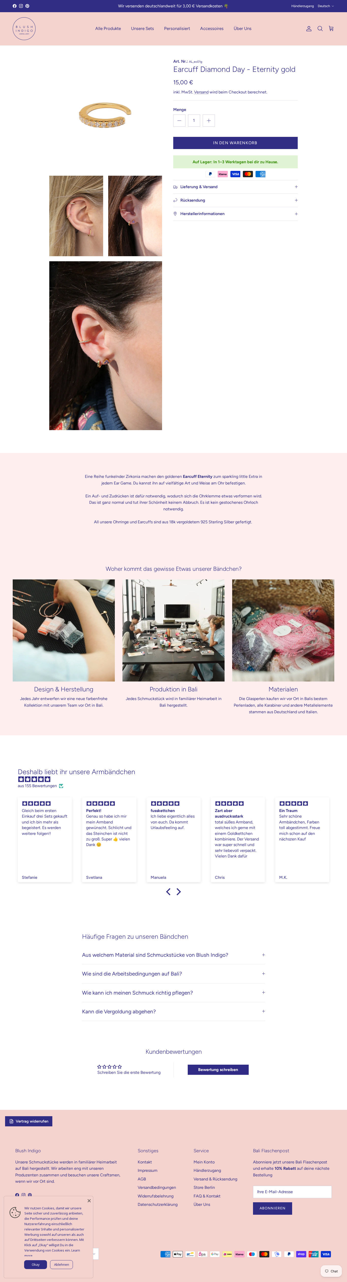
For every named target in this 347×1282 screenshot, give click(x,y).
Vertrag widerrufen (32, 1121)
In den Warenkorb (235, 142)
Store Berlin (204, 1187)
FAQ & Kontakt (207, 1196)
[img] (176, 779)
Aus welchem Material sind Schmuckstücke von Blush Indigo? (155, 955)
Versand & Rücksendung (215, 1179)
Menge (179, 109)
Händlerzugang (302, 6)
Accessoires (212, 28)
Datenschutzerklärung (158, 1204)
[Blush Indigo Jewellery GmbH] (24, 28)
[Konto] (308, 29)
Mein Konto (204, 1162)
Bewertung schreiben (218, 1069)
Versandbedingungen (157, 1187)
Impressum (147, 1170)
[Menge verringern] (179, 121)
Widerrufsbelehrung (156, 1196)
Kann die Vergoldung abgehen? (119, 1011)
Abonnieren (273, 1208)
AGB (142, 1179)
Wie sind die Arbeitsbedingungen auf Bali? (132, 973)
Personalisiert (177, 28)
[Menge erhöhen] (209, 121)
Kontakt (145, 1162)
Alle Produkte (108, 28)
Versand (201, 92)
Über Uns (242, 28)
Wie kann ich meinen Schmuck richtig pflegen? (137, 992)
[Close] (89, 1200)
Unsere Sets (142, 28)
